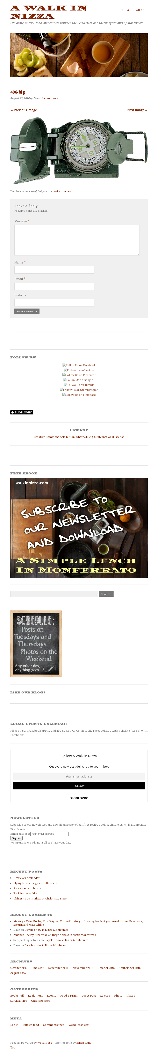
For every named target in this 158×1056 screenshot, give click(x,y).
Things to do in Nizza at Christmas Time (40, 899)
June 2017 (38, 968)
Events (51, 996)
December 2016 (58, 968)
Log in (14, 1025)
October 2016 (106, 968)
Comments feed (53, 1025)
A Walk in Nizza (48, 12)
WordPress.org (79, 1025)
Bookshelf (17, 996)
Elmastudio (83, 1043)
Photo (118, 996)
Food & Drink (68, 996)
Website (20, 295)
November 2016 (83, 968)
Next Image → (137, 110)
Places (131, 996)
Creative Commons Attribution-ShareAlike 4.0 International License (79, 437)
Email (20, 279)
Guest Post (88, 996)
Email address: (20, 834)
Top (12, 1048)
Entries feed (30, 1025)
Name (20, 262)
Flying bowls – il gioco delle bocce (35, 883)
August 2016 (18, 973)
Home (126, 10)
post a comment (62, 191)
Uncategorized (40, 1001)
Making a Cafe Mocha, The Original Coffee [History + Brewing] (54, 921)
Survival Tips (18, 1001)
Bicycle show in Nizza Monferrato (46, 930)
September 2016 (130, 968)
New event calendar (26, 878)
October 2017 (19, 968)
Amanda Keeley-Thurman (30, 935)
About (140, 10)
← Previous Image (23, 110)
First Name (17, 829)
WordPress (44, 1043)
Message (21, 221)
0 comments (50, 98)
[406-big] (79, 183)
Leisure (105, 996)
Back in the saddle (25, 893)
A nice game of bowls (27, 888)
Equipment (35, 996)
